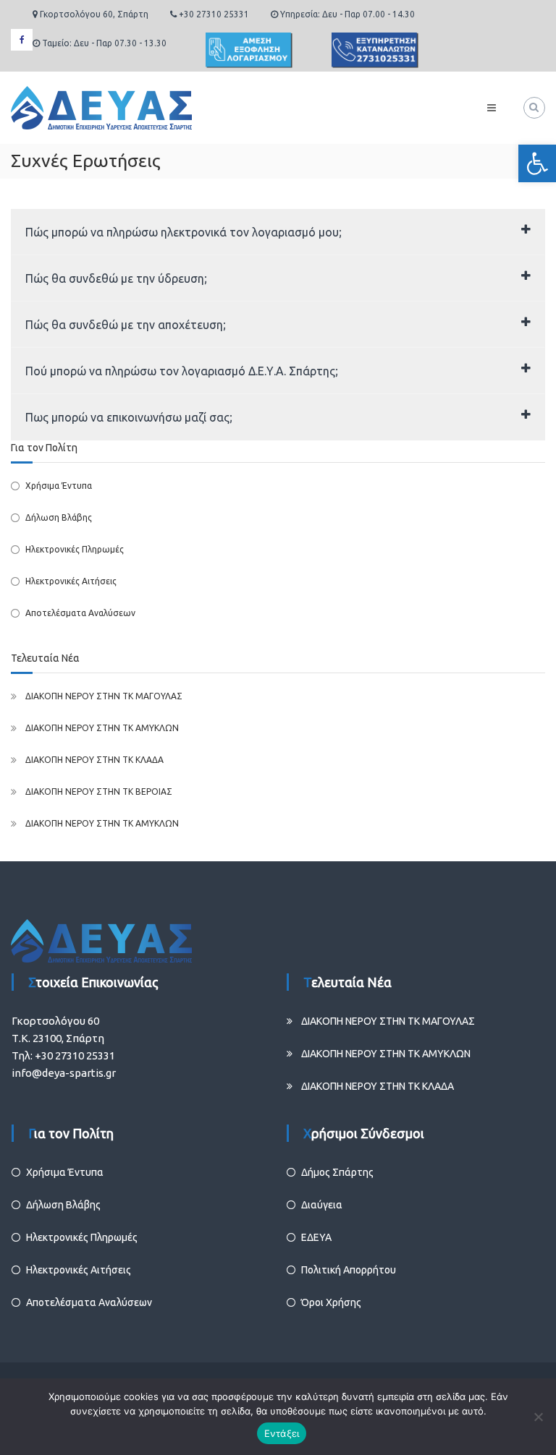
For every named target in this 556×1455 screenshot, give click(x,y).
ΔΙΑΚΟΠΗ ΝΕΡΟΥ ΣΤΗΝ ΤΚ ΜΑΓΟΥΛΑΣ (103, 696)
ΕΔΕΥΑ (316, 1237)
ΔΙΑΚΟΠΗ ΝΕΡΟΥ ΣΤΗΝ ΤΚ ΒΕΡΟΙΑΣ (98, 791)
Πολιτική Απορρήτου (348, 1270)
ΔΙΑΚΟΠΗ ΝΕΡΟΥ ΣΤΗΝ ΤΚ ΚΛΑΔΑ (94, 759)
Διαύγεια (321, 1205)
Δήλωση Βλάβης (58, 517)
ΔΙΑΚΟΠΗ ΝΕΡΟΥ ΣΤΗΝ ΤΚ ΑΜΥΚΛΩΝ (102, 728)
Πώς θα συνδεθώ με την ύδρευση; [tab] (116, 278)
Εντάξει (282, 1433)
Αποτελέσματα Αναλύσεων (80, 613)
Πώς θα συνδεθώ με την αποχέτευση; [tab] (125, 324)
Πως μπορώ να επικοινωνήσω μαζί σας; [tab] (128, 417)
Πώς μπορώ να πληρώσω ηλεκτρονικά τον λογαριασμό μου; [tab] (183, 232)
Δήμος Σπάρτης (337, 1172)
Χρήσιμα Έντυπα (58, 485)
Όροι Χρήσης (331, 1302)
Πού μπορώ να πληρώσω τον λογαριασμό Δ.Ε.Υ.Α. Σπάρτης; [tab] (181, 370)
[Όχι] (538, 1416)
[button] (537, 163)
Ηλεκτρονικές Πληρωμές (74, 549)
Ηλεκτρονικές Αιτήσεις (71, 581)
